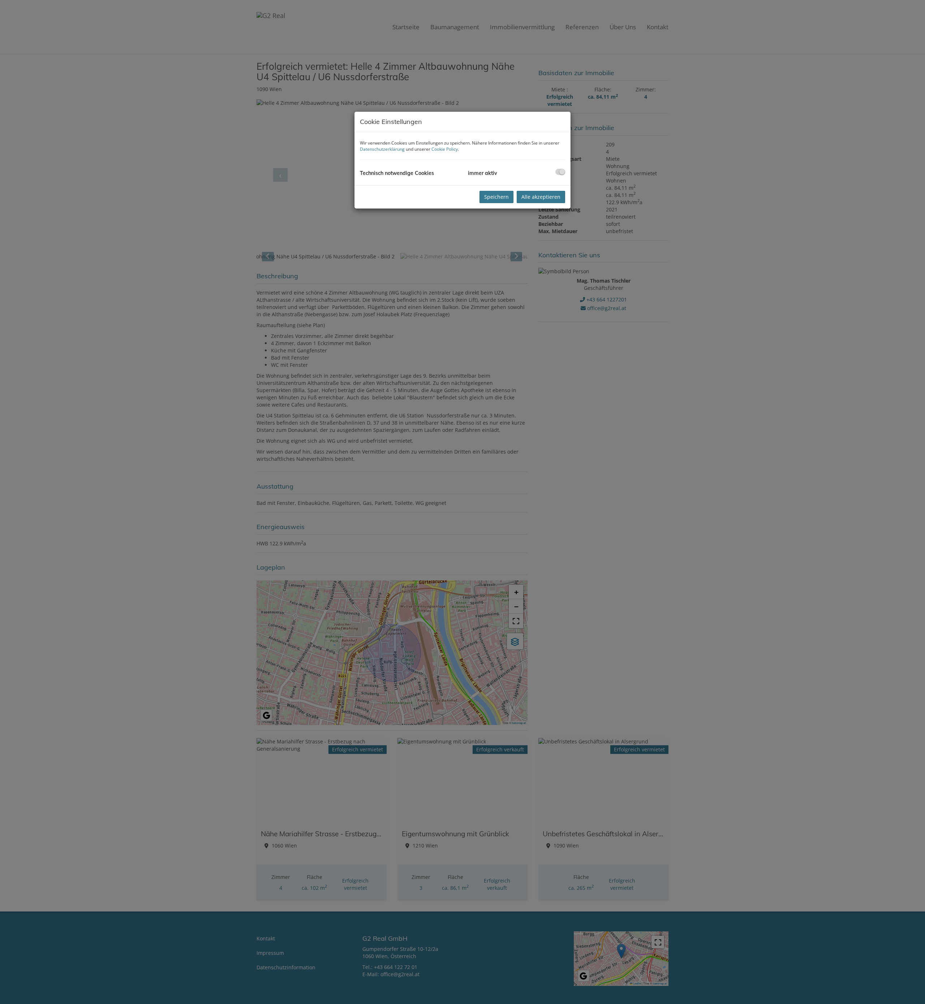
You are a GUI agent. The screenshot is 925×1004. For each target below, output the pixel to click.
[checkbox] (560, 172)
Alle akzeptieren (540, 196)
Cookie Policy (444, 149)
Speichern (496, 196)
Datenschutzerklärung (382, 149)
